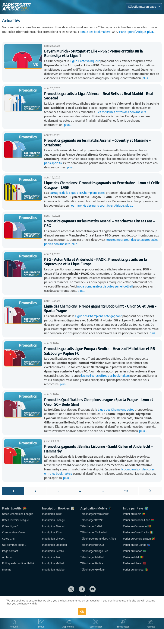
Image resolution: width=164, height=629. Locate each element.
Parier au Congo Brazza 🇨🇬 (139, 538)
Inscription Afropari (53, 526)
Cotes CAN (8, 538)
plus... (151, 32)
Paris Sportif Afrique (132, 32)
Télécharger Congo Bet (94, 551)
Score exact (95, 626)
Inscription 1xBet (52, 513)
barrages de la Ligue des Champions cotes (77, 192)
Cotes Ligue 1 (10, 526)
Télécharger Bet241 (92, 520)
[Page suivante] (150, 491)
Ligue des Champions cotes (116, 409)
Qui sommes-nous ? (14, 544)
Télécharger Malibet (92, 557)
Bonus (41, 626)
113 (126, 491)
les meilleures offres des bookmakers (105, 375)
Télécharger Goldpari (92, 569)
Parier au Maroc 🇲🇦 (134, 563)
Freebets (150, 626)
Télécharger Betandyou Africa (98, 538)
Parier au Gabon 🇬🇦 (134, 551)
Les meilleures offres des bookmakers (121, 112)
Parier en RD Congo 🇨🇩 (136, 544)
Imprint (6, 569)
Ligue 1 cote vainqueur (85, 61)
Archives (7, 557)
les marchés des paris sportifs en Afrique (97, 205)
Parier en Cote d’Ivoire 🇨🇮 (138, 532)
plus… (146, 78)
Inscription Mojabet (53, 569)
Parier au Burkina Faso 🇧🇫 (138, 520)
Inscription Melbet (53, 563)
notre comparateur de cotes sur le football (105, 286)
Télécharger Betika (91, 563)
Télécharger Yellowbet (93, 532)
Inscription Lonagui (53, 520)
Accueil (14, 626)
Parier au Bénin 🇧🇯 (134, 513)
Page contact (10, 551)
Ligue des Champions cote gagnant (98, 316)
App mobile (68, 626)
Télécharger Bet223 (92, 544)
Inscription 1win (51, 557)
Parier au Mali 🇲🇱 (133, 557)
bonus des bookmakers (95, 32)
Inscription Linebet (53, 538)
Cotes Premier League (15, 520)
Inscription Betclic (53, 551)
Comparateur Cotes (13, 532)
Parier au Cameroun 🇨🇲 (137, 526)
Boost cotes (123, 626)
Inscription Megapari (54, 544)
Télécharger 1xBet (91, 526)
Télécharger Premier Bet (94, 513)
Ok (82, 611)
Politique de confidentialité (18, 563)
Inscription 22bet (52, 532)
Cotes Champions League (17, 513)
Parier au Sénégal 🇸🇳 (135, 569)
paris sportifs (53, 163)
